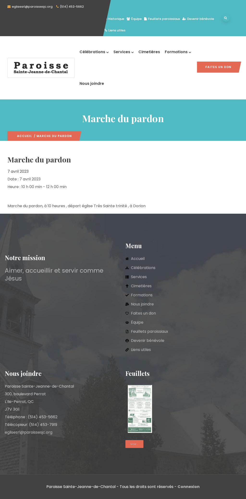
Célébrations (92, 52)
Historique (116, 19)
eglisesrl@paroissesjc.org (32, 6)
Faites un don (218, 67)
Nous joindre (92, 83)
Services (121, 52)
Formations (176, 52)
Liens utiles (116, 30)
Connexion (189, 486)
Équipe (136, 19)
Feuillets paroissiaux (164, 19)
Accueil (24, 136)
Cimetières (149, 52)
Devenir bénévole (200, 19)
